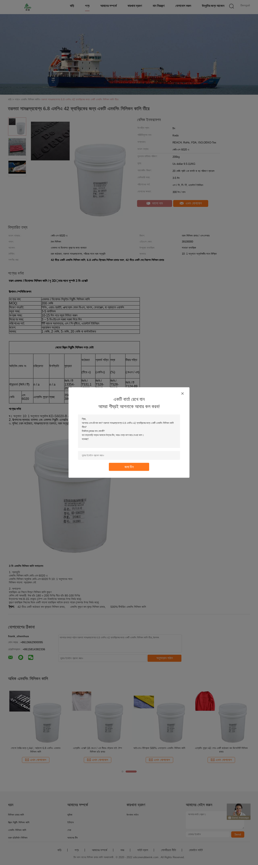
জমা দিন (129, 467)
